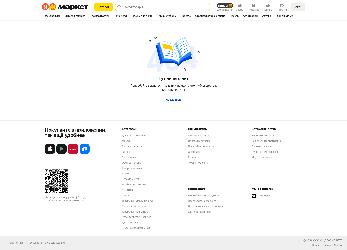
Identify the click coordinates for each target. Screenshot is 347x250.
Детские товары (131, 222)
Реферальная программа (266, 140)
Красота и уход (131, 179)
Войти (298, 7)
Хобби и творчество (134, 184)
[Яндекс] (338, 245)
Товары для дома (132, 168)
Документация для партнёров (205, 206)
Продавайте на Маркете (202, 200)
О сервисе (194, 151)
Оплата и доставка (199, 140)
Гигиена (126, 151)
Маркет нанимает (262, 157)
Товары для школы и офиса (137, 200)
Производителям (262, 146)
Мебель (126, 140)
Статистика (16, 242)
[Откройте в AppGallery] (73, 153)
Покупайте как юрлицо (201, 146)
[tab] (52, 16)
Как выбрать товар (199, 135)
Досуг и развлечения (134, 135)
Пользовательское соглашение (46, 242)
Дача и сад (128, 189)
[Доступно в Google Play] (61, 153)
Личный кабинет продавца (203, 195)
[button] (277, 196)
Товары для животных (135, 211)
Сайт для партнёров (199, 211)
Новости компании (263, 135)
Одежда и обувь (131, 162)
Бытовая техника (132, 146)
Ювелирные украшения (136, 227)
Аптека (126, 173)
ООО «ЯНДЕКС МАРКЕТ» (328, 240)
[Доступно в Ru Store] (85, 153)
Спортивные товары (134, 206)
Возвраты (194, 157)
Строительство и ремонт (136, 217)
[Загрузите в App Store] (50, 153)
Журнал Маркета (198, 162)
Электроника (129, 157)
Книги (125, 195)
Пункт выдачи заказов (265, 151)
